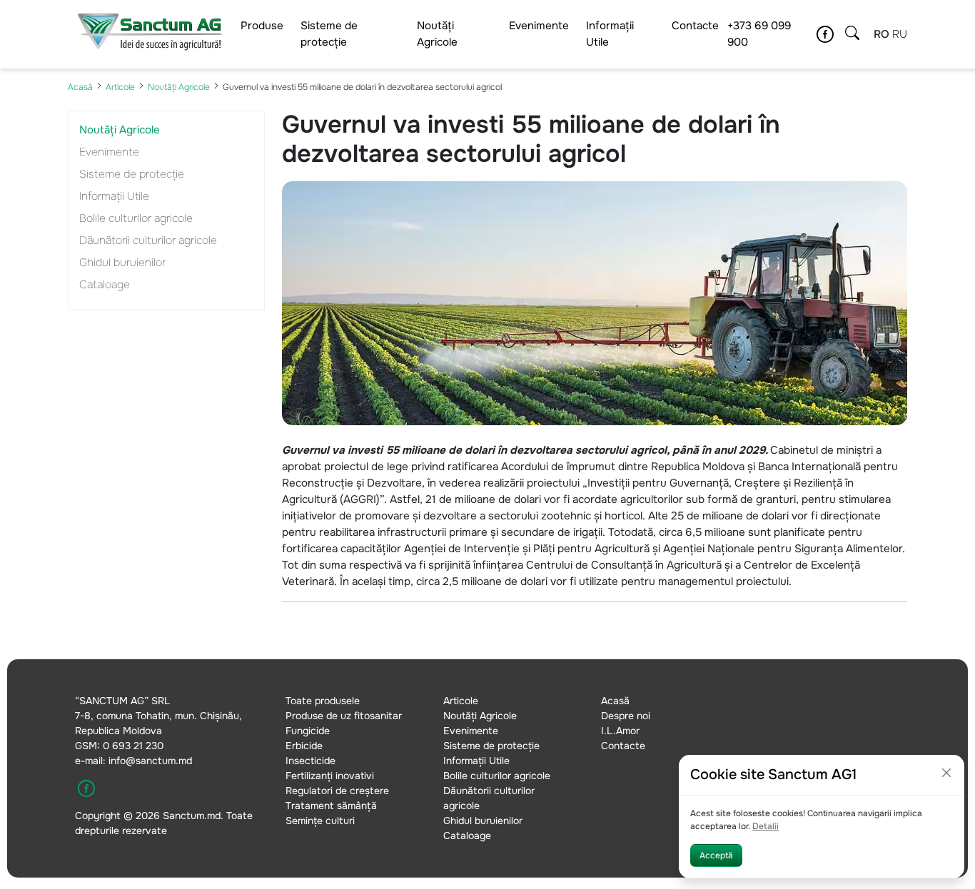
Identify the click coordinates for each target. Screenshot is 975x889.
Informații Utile (610, 34)
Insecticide (310, 760)
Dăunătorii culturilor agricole (148, 240)
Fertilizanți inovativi (330, 775)
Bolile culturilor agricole (136, 218)
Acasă (80, 87)
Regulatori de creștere (337, 790)
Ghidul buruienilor (122, 262)
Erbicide (304, 745)
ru (899, 34)
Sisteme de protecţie (329, 34)
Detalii (765, 826)
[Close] (946, 772)
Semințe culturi (320, 820)
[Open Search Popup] (852, 34)
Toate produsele (323, 700)
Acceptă (716, 855)
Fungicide (308, 730)
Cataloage (104, 285)
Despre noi (625, 715)
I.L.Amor (620, 730)
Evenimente (539, 26)
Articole (120, 87)
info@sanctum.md (150, 760)
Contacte (695, 26)
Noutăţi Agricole (437, 34)
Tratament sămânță (331, 805)
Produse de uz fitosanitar (344, 715)
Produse (262, 26)
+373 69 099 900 (759, 34)
